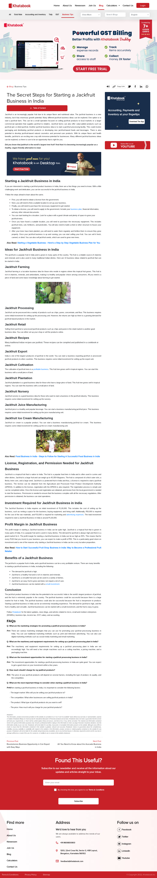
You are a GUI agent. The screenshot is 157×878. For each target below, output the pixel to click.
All (10, 14)
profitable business (40, 369)
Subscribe (78, 801)
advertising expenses (75, 515)
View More (87, 14)
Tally (50, 14)
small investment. (53, 584)
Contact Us (128, 5)
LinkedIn (125, 851)
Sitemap (46, 874)
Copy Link (118, 85)
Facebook (126, 829)
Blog (101, 5)
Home (57, 5)
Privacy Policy (31, 874)
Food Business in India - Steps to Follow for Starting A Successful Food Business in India (58, 456)
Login (142, 5)
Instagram (126, 843)
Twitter (124, 836)
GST (57, 14)
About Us (67, 5)
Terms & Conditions (10, 874)
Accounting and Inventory (35, 14)
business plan (76, 209)
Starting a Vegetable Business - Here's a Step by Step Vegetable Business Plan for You (58, 242)
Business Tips (67, 14)
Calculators (111, 5)
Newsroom (80, 5)
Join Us (92, 5)
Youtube (125, 858)
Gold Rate (18, 14)
